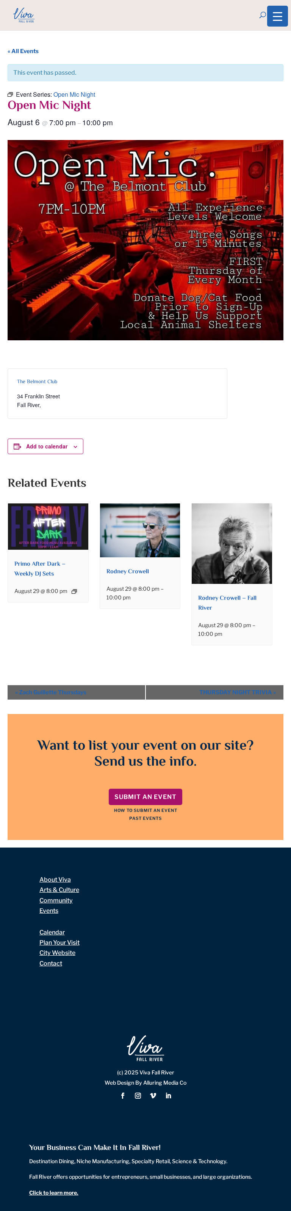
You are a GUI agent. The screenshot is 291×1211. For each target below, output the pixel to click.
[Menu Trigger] (277, 16)
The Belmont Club (37, 382)
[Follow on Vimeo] (153, 1096)
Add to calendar (46, 446)
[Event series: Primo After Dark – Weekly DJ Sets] (74, 591)
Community (56, 900)
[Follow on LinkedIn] (168, 1096)
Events (48, 910)
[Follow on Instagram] (138, 1096)
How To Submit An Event (145, 810)
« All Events (23, 51)
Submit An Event (145, 797)
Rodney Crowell (127, 572)
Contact (50, 963)
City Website (57, 952)
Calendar (52, 932)
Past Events (145, 818)
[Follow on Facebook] (123, 1096)
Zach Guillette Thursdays (50, 692)
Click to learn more (53, 1192)
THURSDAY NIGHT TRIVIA (237, 692)
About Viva (55, 879)
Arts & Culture (59, 889)
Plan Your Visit (59, 942)
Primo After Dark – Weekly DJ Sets (40, 569)
